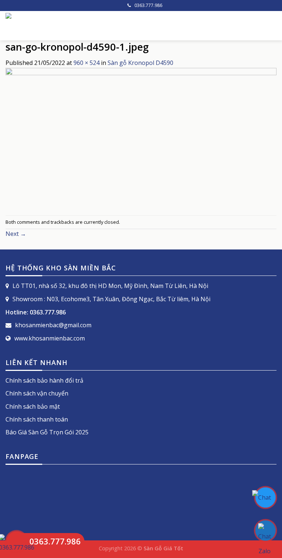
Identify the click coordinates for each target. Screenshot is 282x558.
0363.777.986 (148, 5)
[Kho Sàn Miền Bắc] (88, 25)
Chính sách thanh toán (37, 419)
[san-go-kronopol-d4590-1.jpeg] (141, 141)
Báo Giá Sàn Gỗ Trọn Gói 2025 (47, 432)
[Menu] (272, 25)
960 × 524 (86, 63)
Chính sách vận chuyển (37, 393)
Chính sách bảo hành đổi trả (44, 380)
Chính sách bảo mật (33, 406)
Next (16, 234)
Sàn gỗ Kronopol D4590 (140, 63)
